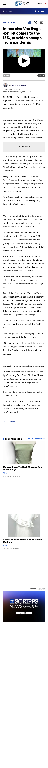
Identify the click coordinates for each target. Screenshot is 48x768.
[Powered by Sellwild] (41, 589)
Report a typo (9, 421)
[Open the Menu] (4, 4)
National (9, 22)
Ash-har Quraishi (19, 85)
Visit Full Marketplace (36, 439)
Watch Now (40, 4)
